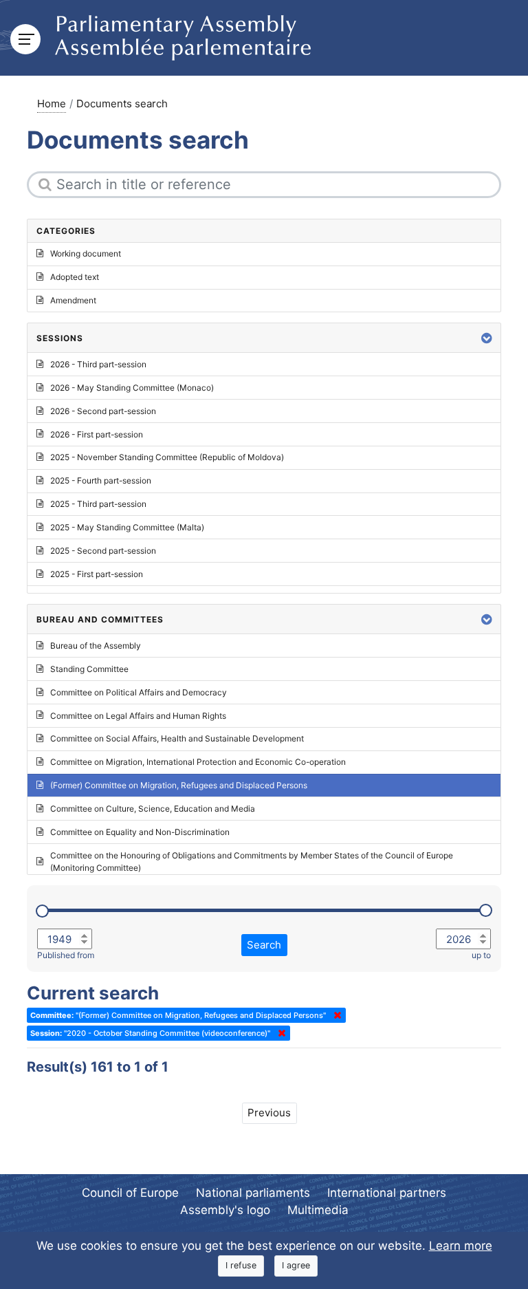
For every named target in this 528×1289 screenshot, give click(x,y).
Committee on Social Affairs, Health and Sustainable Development (177, 738)
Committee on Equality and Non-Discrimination (140, 832)
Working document (85, 253)
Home (51, 103)
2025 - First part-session (96, 574)
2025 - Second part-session (103, 550)
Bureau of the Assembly (95, 645)
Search (264, 944)
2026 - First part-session (96, 434)
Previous (269, 1112)
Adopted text (74, 277)
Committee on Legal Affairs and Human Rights (138, 716)
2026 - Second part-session (103, 411)
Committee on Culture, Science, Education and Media (152, 808)
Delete (335, 1015)
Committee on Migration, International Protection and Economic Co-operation (198, 762)
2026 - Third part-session (98, 364)
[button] (486, 338)
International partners (386, 1193)
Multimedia (318, 1210)
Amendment (73, 300)
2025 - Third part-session (98, 504)
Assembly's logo (225, 1210)
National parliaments (253, 1193)
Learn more (460, 1246)
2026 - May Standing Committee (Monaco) (132, 387)
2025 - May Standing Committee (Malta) (127, 527)
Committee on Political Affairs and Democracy (138, 692)
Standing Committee (89, 669)
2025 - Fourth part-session (100, 480)
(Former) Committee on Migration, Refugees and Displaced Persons (178, 785)
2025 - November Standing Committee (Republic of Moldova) (167, 457)
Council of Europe (130, 1193)
